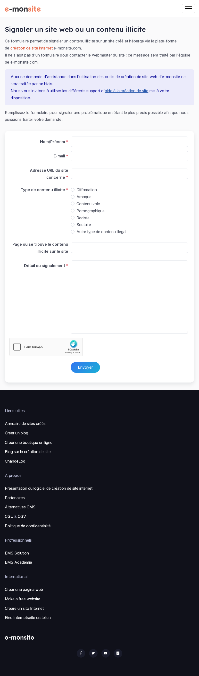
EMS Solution (17, 553)
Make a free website (22, 598)
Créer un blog (16, 433)
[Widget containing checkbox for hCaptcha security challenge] (46, 347)
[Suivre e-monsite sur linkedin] (118, 653)
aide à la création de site (127, 90)
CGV (22, 516)
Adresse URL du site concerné (49, 174)
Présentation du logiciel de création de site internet (48, 488)
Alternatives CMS (20, 507)
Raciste (83, 217)
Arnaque (83, 196)
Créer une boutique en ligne (28, 442)
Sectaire (83, 224)
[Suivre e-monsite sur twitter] (93, 653)
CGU (9, 516)
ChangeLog (15, 461)
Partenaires (15, 497)
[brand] (23, 8)
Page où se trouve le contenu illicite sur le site (40, 248)
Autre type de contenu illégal (101, 231)
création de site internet (31, 48)
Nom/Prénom (52, 141)
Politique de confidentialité (28, 525)
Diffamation (86, 189)
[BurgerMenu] (188, 8)
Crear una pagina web (24, 589)
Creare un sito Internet (24, 608)
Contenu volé (88, 203)
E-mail (59, 156)
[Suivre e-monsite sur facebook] (81, 653)
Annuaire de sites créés (25, 423)
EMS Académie (18, 562)
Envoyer (85, 367)
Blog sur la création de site (28, 451)
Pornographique (90, 210)
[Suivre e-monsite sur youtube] (105, 653)
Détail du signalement (44, 265)
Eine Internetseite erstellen (28, 617)
